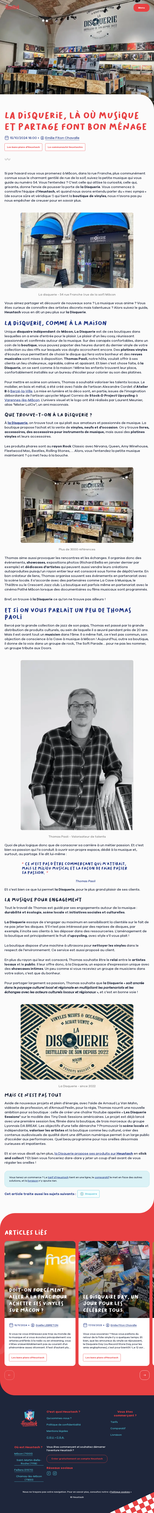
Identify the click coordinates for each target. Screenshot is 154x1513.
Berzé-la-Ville (21, 391)
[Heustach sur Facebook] (49, 1473)
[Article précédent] (9, 1375)
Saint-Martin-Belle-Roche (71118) (29, 1461)
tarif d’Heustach (58, 1177)
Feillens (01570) (23, 1469)
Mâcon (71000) (23, 1453)
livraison (33, 1180)
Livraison (116, 1434)
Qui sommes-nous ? (59, 1418)
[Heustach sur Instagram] (55, 1473)
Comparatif (117, 1428)
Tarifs (114, 1421)
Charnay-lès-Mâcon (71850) (29, 1478)
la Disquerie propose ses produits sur (93, 1153)
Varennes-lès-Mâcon (22, 400)
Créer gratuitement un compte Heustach (77, 1458)
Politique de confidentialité (64, 1424)
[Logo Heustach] (28, 1425)
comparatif (102, 1177)
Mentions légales (57, 1430)
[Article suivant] (144, 1375)
